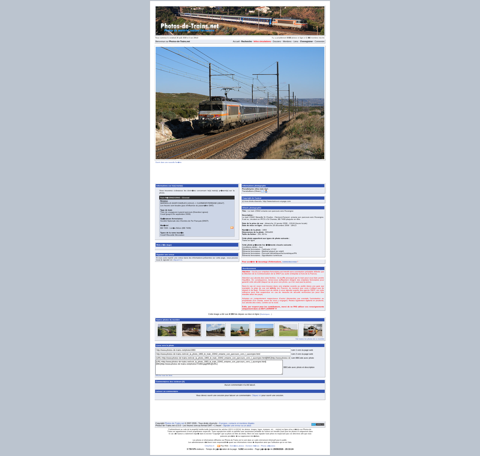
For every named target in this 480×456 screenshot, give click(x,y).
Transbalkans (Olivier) (251, 191)
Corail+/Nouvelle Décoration (172, 235)
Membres (287, 41)
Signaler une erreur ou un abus (237, 425)
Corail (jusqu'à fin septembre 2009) (175, 214)
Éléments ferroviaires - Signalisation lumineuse (262, 255)
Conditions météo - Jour (252, 247)
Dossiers (277, 41)
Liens (295, 41)
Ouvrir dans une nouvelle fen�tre (168, 162)
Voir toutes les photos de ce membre (310, 339)
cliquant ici (177, 260)
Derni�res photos (237, 446)
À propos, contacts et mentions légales (236, 423)
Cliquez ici (256, 395)
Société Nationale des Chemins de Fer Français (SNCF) (184, 221)
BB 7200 (164, 228)
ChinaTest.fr (209, 446)
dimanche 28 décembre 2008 (276, 225)
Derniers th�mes (252, 446)
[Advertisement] (240, 172)
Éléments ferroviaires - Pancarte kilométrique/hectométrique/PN (269, 253)
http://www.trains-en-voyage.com (277, 201)
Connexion (319, 41)
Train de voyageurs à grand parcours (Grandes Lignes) (184, 212)
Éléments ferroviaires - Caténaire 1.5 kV (259, 249)
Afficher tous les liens (163, 375)
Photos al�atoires (268, 446)
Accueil (236, 41)
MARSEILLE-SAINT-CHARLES (173, 203)
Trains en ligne (248, 240)
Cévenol (185, 198)
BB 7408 (186, 228)
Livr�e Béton (176, 228)
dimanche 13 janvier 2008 (276, 223)
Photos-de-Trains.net (174, 423)
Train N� (170, 198)
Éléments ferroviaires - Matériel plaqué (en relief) (263, 251)
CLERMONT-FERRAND (207, 203)
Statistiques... (265, 314)
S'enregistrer (306, 41)
